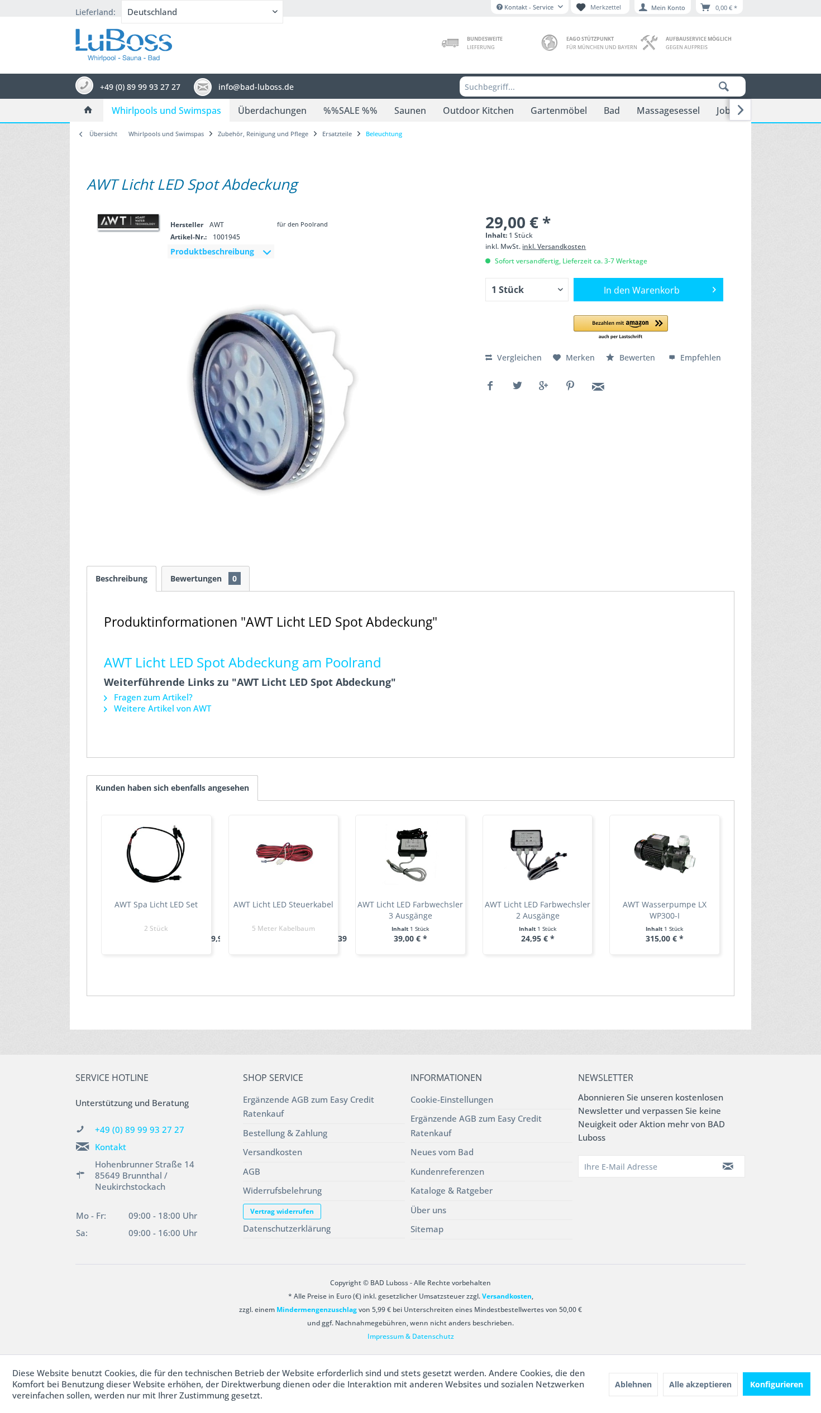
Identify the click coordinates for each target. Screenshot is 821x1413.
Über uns (428, 1209)
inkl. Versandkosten (554, 246)
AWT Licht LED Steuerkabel (283, 904)
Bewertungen (203, 578)
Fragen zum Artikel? (152, 697)
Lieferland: (95, 12)
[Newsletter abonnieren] (728, 1166)
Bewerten (637, 357)
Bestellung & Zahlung (285, 1132)
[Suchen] (724, 86)
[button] (621, 327)
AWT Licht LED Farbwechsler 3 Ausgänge (410, 910)
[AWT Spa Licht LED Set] (156, 854)
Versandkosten (272, 1151)
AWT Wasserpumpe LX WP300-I (665, 910)
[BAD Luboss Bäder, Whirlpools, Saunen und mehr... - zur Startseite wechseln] (123, 42)
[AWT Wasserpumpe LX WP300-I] (664, 854)
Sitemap (426, 1228)
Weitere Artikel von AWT (161, 708)
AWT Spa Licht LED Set (156, 904)
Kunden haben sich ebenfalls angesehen (172, 787)
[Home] (88, 110)
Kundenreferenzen (447, 1171)
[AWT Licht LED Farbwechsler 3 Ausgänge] (410, 854)
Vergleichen (518, 357)
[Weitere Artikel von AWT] (128, 221)
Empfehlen (699, 357)
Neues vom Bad (442, 1151)
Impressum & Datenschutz (410, 1336)
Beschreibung (121, 578)
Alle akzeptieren (700, 1384)
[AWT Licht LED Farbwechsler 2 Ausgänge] (538, 854)
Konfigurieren (776, 1384)
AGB (251, 1171)
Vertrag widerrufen (282, 1211)
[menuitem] (603, 86)
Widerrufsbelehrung (282, 1190)
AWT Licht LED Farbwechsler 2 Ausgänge (537, 910)
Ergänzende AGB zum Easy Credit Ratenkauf (308, 1106)
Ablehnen (633, 1384)
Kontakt (110, 1146)
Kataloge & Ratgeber (451, 1190)
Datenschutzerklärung (287, 1228)
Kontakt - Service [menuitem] (529, 7)
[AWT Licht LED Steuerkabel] (283, 854)
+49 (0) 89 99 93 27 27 (139, 1129)
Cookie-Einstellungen (451, 1099)
